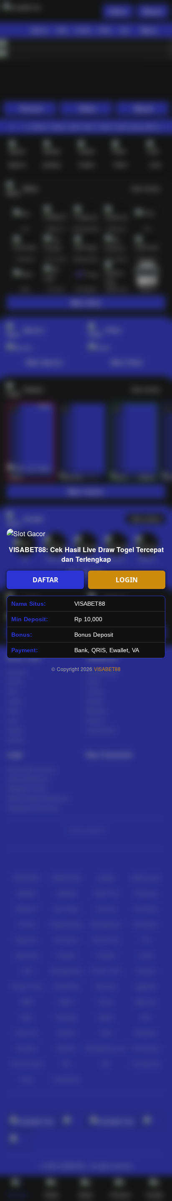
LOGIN (127, 579)
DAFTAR (45, 579)
